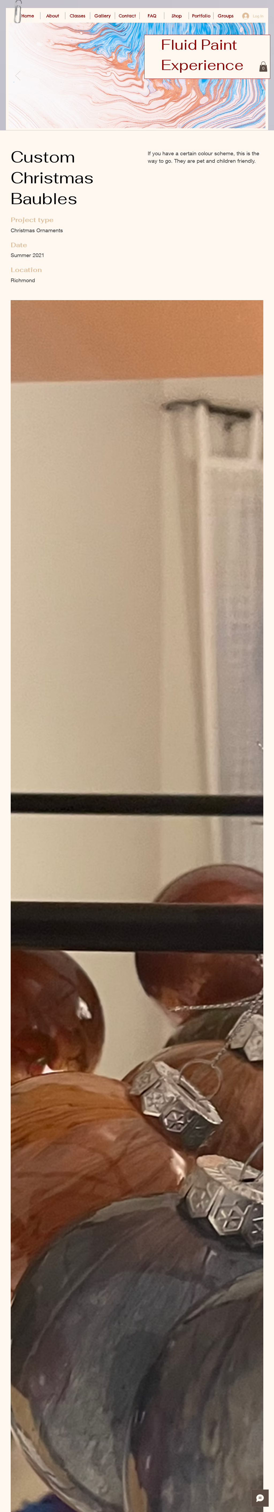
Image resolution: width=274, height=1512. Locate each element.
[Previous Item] (18, 75)
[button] (263, 66)
